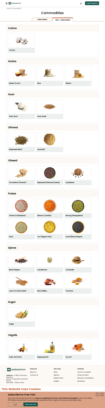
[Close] (97, 394)
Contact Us (34, 375)
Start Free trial (30, 404)
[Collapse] (102, 394)
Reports (56, 375)
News (55, 372)
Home (8, 8)
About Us (33, 372)
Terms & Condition (84, 372)
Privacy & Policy (83, 375)
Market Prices (58, 378)
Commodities (16, 8)
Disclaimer (81, 381)
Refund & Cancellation (85, 378)
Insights (56, 381)
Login (15, 404)
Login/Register (92, 3)
